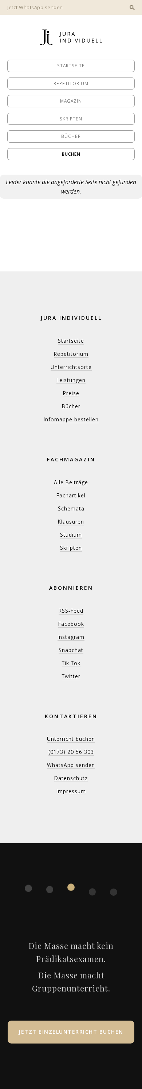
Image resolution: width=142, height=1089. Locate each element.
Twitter (71, 676)
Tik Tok (71, 663)
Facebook (71, 623)
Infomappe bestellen (71, 419)
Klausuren (71, 521)
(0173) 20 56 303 (71, 751)
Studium (71, 534)
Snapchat (71, 650)
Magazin (71, 101)
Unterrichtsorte (71, 366)
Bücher (71, 136)
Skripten (71, 119)
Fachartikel (71, 495)
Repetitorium (71, 83)
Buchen (71, 154)
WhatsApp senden (71, 765)
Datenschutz (71, 778)
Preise (71, 393)
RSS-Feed (71, 610)
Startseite (71, 66)
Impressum (71, 791)
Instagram (71, 636)
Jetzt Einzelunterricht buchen (71, 1031)
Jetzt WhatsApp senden (35, 7)
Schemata (71, 508)
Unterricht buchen (71, 738)
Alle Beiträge (71, 482)
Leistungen (71, 380)
